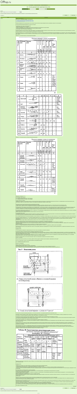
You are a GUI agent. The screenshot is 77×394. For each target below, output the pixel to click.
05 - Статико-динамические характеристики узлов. (31, 13)
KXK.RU (38, 393)
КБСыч (2, 18)
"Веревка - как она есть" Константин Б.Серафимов (17, 13)
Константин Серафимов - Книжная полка (5, 13)
